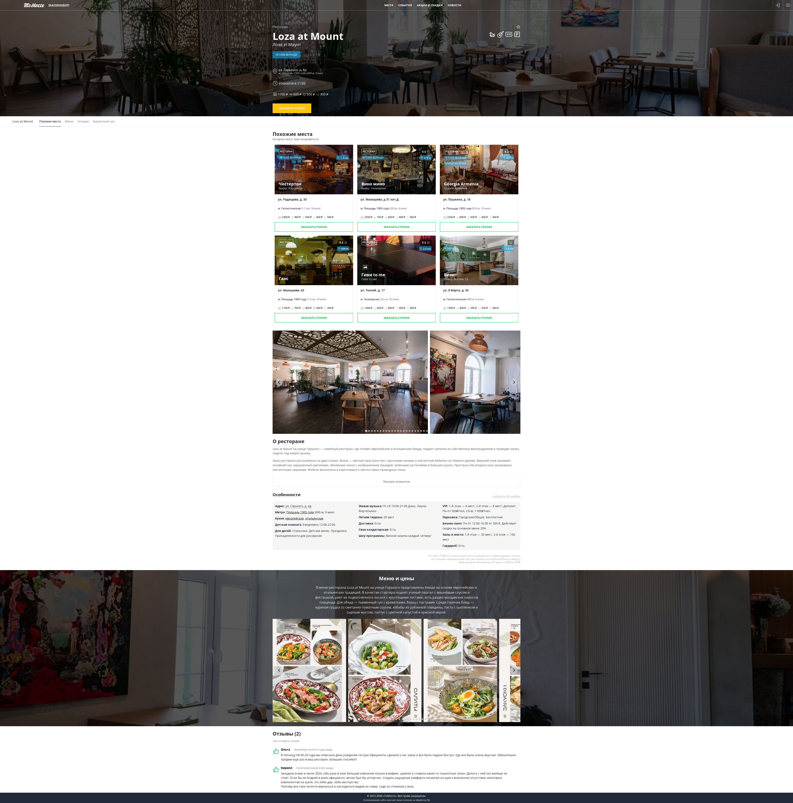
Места (388, 5)
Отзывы (83, 121)
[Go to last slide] (279, 382)
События (405, 5)
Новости (454, 5)
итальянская (314, 518)
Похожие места (50, 121)
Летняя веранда (286, 55)
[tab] (366, 431)
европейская (294, 518)
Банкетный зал (104, 121)
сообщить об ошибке (506, 496)
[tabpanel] (350, 382)
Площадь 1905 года (300, 512)
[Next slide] (514, 382)
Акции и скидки (430, 5)
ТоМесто (34, 5)
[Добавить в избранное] (518, 27)
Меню (69, 121)
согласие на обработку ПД (416, 799)
